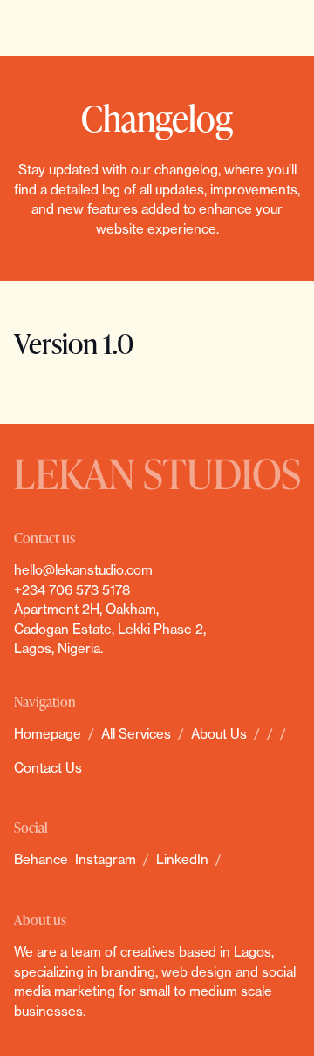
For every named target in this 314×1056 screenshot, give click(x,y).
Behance (41, 859)
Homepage (47, 734)
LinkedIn (182, 859)
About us (219, 734)
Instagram (105, 859)
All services (136, 734)
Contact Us (48, 768)
